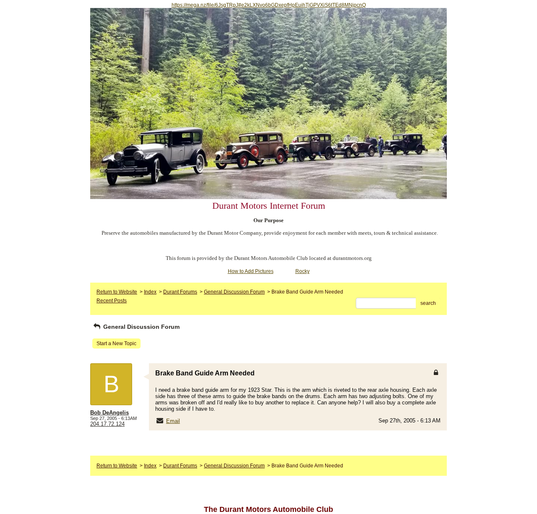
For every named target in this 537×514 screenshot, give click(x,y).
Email (173, 421)
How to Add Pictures (251, 271)
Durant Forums (180, 292)
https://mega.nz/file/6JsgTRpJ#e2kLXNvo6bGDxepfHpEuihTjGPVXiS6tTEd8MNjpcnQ (269, 5)
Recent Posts (111, 301)
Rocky (302, 271)
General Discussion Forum (234, 292)
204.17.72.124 (107, 424)
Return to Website (116, 292)
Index (150, 292)
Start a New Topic (116, 343)
